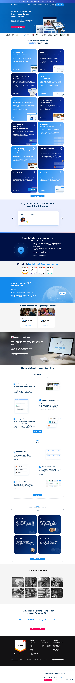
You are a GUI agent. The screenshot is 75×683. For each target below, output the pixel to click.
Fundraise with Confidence (39, 255)
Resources (40, 4)
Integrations (55, 640)
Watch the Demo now (50, 1)
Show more (61, 677)
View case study (28, 325)
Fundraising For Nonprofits (46, 645)
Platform (28, 4)
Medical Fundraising (44, 643)
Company (46, 4)
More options (69, 679)
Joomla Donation (56, 649)
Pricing (34, 4)
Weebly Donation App (57, 646)
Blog (31, 645)
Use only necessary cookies (59, 679)
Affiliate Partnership (34, 653)
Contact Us (32, 642)
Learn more (16, 459)
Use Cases (43, 640)
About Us (32, 643)
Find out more (16, 69)
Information (32, 640)
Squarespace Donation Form (58, 643)
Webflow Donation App (57, 647)
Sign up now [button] (60, 4)
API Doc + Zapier (56, 650)
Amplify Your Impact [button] (37, 196)
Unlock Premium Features (37, 558)
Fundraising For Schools (45, 646)
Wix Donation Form (56, 645)
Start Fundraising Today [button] (37, 628)
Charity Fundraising (44, 647)
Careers (31, 646)
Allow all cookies (48, 679)
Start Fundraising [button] (18, 27)
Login (53, 4)
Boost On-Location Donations (19, 354)
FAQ (31, 647)
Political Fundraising (44, 642)
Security (31, 651)
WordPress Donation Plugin (58, 642)
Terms (31, 649)
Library (31, 654)
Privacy (31, 650)
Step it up (37, 495)
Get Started (37, 431)
